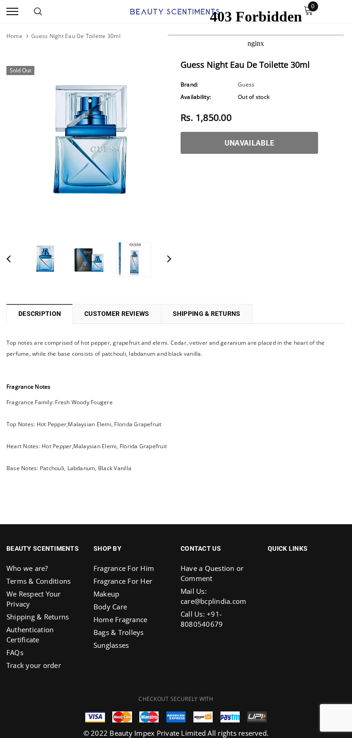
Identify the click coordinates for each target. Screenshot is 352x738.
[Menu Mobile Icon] (12, 12)
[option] (88, 143)
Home (14, 36)
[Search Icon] (38, 11)
